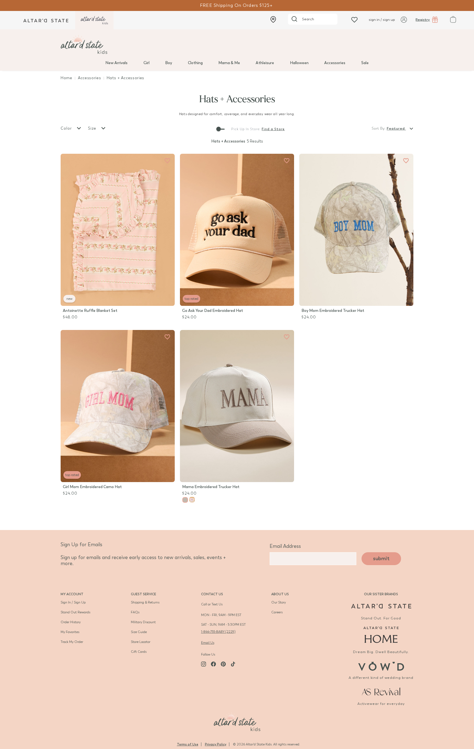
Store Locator (140, 642)
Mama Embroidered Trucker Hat (210, 487)
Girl (146, 63)
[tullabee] (237, 44)
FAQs (135, 612)
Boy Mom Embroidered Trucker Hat (332, 310)
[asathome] (381, 634)
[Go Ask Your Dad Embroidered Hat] (237, 230)
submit (381, 559)
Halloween (299, 63)
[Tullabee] (237, 721)
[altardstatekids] (94, 20)
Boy (168, 63)
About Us (280, 594)
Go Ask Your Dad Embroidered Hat (212, 310)
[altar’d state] (45, 20)
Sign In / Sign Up (73, 602)
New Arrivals (116, 63)
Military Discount (143, 622)
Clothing (195, 63)
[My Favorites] (167, 160)
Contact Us (212, 594)
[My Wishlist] (354, 20)
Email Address (285, 546)
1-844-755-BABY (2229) (218, 632)
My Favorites (70, 632)
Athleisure (265, 63)
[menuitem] (116, 62)
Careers (277, 612)
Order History (71, 622)
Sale (365, 63)
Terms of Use (187, 744)
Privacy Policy (215, 744)
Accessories (334, 63)
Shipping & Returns (145, 602)
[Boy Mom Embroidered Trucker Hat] (356, 230)
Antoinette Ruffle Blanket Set (90, 310)
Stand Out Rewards (75, 612)
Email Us (207, 643)
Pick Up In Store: (246, 129)
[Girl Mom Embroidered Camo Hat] (118, 406)
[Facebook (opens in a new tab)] (213, 664)
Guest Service (143, 594)
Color (67, 128)
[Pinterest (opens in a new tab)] (223, 664)
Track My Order (72, 642)
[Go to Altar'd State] (381, 606)
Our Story (278, 602)
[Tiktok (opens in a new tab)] (233, 664)
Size (93, 128)
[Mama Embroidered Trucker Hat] (237, 406)
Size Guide (139, 632)
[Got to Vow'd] (381, 665)
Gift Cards (138, 652)
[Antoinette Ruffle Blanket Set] (118, 230)
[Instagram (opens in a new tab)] (203, 664)
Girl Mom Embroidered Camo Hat (92, 487)
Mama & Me (229, 63)
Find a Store (273, 129)
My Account (72, 594)
